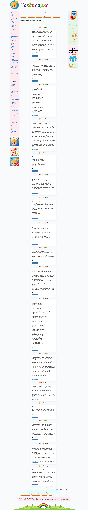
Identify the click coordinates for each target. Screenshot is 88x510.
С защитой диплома (13, 43)
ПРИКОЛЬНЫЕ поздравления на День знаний (74, 36)
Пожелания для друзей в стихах (14, 18)
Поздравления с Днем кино (74, 31)
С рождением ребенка (13, 15)
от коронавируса (33, 20)
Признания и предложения (13, 120)
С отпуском (13, 70)
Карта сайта (28, 502)
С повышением (14, 40)
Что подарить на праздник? (72, 66)
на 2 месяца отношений (47, 16)
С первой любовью (15, 87)
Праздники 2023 (72, 64)
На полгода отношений (13, 31)
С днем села (48, 18)
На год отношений (14, 36)
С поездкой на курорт (14, 89)
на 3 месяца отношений (56, 16)
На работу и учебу (14, 113)
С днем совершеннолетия (14, 60)
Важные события (14, 112)
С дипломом (13, 46)
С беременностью (14, 12)
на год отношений (41, 18)
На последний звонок (14, 64)
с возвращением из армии (24, 20)
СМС (12, 126)
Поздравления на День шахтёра (74, 34)
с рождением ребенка (31, 16)
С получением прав (15, 62)
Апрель (76, 58)
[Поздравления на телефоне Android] (73, 16)
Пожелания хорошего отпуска (14, 73)
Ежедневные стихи (15, 118)
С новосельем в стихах (14, 56)
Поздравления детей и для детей (14, 124)
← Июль (70, 54)
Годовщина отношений (13, 34)
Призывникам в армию (14, 85)
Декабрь (71, 57)
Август (73, 46)
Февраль (70, 58)
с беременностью (23, 16)
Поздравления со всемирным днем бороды (74, 42)
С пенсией (13, 49)
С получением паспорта (14, 38)
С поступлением (14, 44)
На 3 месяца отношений (13, 29)
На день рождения (14, 110)
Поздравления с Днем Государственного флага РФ (74, 28)
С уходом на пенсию (13, 51)
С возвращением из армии (15, 100)
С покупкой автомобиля (13, 75)
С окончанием (14, 47)
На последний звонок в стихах (14, 67)
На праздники (14, 115)
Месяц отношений (14, 23)
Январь (75, 57)
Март (73, 58)
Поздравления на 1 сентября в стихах (74, 39)
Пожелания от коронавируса (14, 103)
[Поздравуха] (14, 4)
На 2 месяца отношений (13, 26)
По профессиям (14, 122)
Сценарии (13, 134)
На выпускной (14, 69)
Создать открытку (35, 115)
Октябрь (71, 56)
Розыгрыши (13, 131)
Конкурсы (13, 129)
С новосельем (13, 53)
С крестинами (14, 57)
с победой (39, 20)
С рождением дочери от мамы (56, 18)
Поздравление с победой (14, 106)
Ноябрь (75, 56)
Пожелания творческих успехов (13, 21)
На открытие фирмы (13, 82)
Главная (22, 14)
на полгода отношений (24, 18)
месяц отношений (39, 16)
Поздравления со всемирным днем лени (74, 25)
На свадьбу (13, 116)
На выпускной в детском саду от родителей (14, 79)
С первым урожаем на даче (15, 92)
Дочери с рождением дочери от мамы (14, 97)
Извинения (13, 132)
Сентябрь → (75, 54)
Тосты (12, 128)
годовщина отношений (33, 18)
